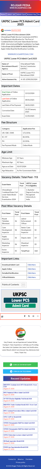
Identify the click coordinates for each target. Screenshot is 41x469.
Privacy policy (20, 462)
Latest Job (11, 15)
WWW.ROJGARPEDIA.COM (20, 54)
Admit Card (21, 15)
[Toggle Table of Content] (22, 284)
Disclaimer (29, 459)
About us (21, 459)
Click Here (32, 273)
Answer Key (31, 15)
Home (3, 15)
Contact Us (12, 459)
